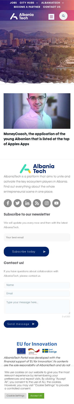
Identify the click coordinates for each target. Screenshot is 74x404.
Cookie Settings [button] (15, 396)
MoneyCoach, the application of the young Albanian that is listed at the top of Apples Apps (37, 139)
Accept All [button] (36, 396)
